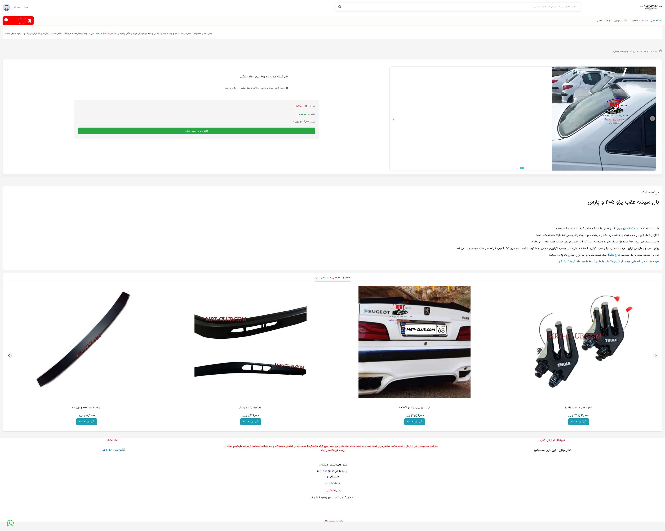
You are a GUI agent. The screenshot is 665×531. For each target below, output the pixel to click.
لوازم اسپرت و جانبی (270, 88)
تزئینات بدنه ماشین (248, 88)
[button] (393, 118)
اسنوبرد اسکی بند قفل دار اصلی (578, 407)
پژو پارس (620, 228)
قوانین (617, 20)
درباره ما (608, 20)
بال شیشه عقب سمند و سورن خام (86, 407)
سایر (226, 88)
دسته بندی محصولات (638, 20)
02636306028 (332, 483)
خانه (655, 51)
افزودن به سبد (579, 421)
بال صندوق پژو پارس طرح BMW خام (414, 407)
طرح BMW (614, 255)
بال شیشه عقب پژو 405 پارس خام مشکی (631, 51)
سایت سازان (328, 521)
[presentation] (656, 355)
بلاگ (625, 20)
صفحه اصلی (656, 20)
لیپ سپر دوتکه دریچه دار (250, 407)
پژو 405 (633, 228)
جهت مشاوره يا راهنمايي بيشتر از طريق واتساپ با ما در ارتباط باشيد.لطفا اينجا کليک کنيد (608, 261)
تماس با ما (597, 20)
